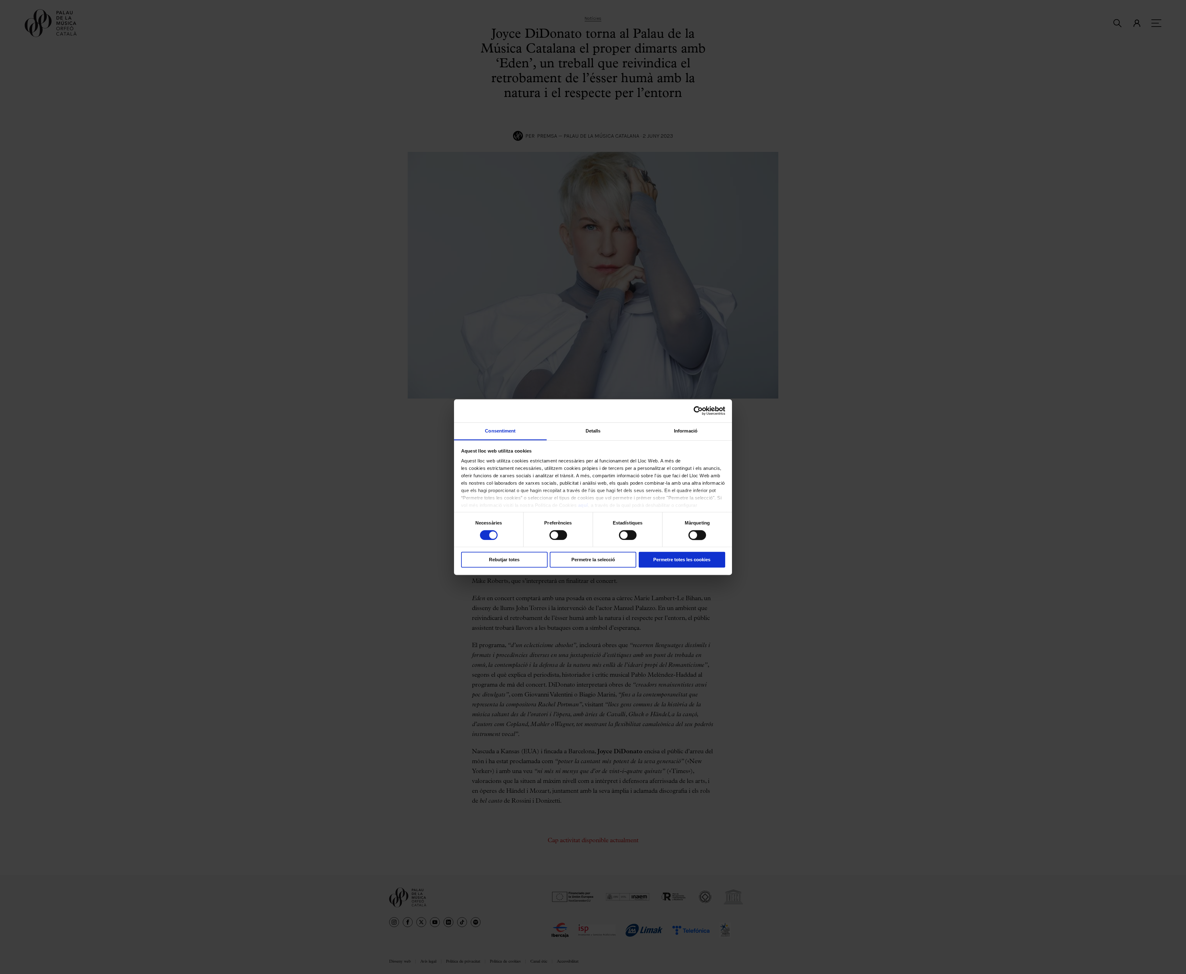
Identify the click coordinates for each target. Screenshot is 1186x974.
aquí (583, 505)
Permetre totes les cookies (681, 559)
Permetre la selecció (593, 559)
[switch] (558, 535)
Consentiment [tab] (500, 430)
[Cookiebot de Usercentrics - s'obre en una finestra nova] (698, 410)
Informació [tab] (685, 430)
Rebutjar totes (504, 559)
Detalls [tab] (593, 430)
